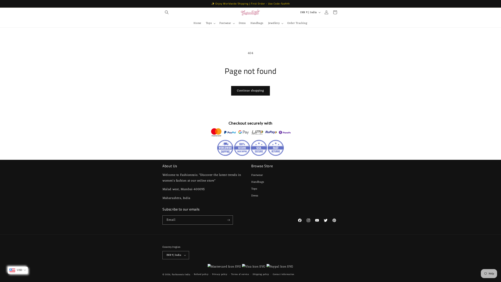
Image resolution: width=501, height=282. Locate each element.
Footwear (257, 175)
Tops (254, 188)
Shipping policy (261, 274)
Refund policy (201, 274)
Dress (254, 195)
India (187, 275)
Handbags (257, 182)
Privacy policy (219, 274)
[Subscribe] (228, 220)
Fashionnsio (178, 275)
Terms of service (240, 274)
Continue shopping (250, 90)
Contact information (283, 274)
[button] (166, 12)
